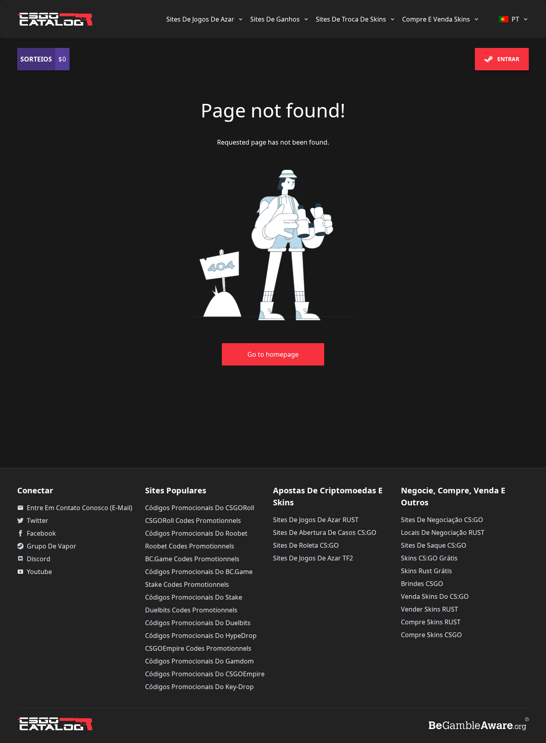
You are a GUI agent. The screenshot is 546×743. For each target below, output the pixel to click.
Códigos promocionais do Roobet (196, 533)
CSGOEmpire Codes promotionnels (198, 648)
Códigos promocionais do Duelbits (198, 622)
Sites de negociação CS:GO (442, 519)
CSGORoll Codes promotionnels (193, 520)
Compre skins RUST (430, 622)
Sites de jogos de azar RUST (316, 519)
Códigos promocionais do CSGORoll (199, 507)
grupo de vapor (51, 546)
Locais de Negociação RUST (442, 532)
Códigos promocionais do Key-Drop (199, 686)
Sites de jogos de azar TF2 (313, 558)
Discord (38, 558)
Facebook (41, 533)
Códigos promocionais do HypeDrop (201, 635)
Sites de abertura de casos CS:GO (325, 532)
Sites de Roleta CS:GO (306, 545)
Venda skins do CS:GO (435, 596)
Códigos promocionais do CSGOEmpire (205, 673)
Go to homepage (273, 354)
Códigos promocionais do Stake (193, 597)
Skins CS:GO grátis (429, 558)
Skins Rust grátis (426, 570)
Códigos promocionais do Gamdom (199, 661)
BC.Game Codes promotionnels (192, 558)
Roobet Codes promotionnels (189, 546)
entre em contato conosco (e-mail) (74, 507)
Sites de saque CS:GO (433, 545)
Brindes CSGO (422, 583)
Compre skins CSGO (431, 634)
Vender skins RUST (429, 609)
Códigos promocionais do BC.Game (199, 571)
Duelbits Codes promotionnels (191, 610)
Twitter (37, 520)
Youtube (34, 571)
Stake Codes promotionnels (187, 584)
